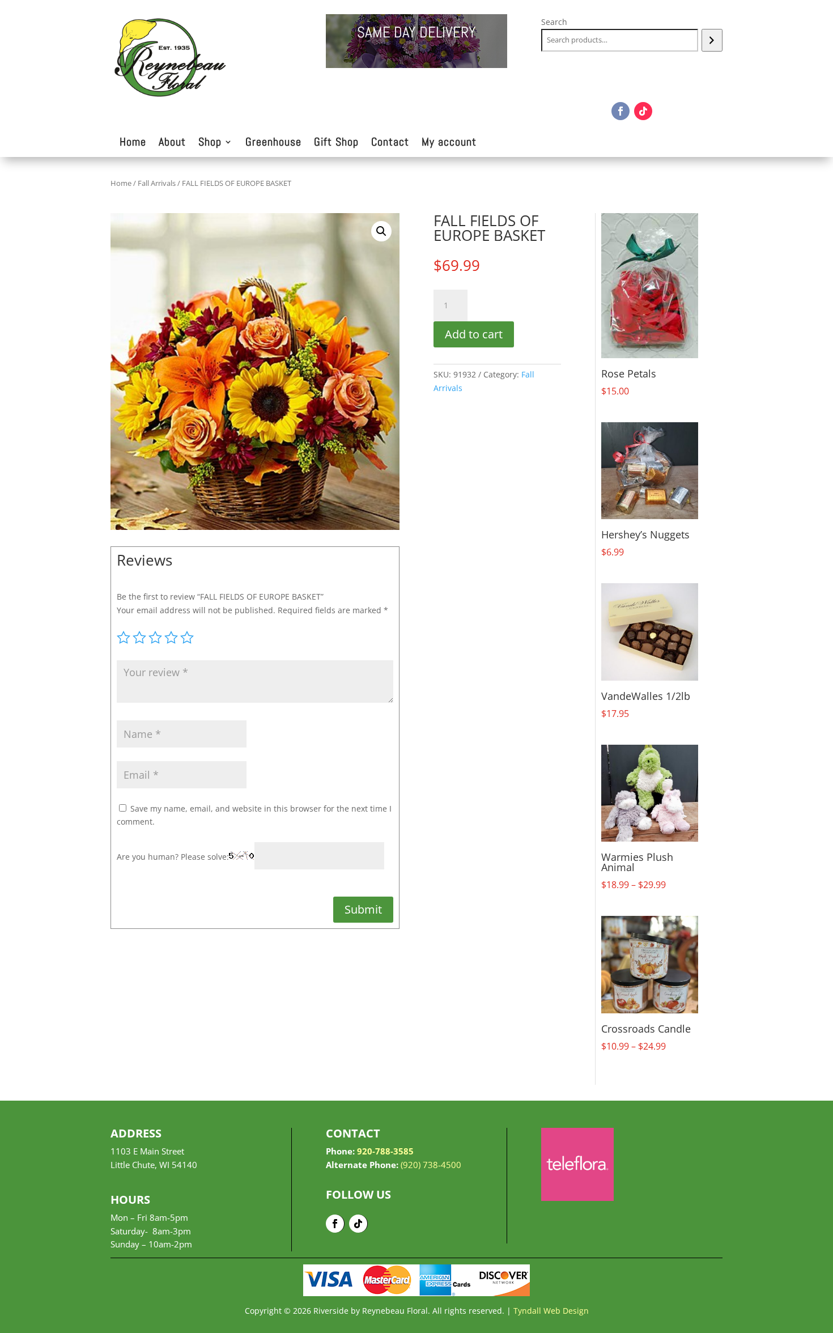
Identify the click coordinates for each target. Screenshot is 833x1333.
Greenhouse (273, 143)
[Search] (712, 40)
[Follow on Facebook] (620, 111)
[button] (381, 231)
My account (449, 143)
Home (133, 143)
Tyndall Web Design (551, 1310)
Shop (210, 143)
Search (554, 21)
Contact (390, 143)
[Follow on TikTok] (643, 111)
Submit (363, 909)
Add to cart (474, 334)
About (172, 143)
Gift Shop (336, 143)
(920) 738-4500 (431, 1164)
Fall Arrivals (157, 183)
